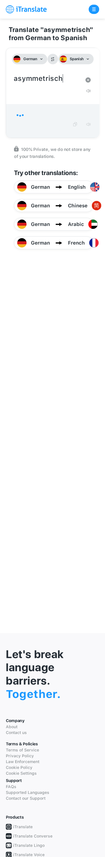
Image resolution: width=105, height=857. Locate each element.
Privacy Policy (20, 755)
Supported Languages (27, 792)
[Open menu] (94, 9)
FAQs (11, 786)
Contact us (16, 732)
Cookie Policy (19, 767)
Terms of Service (22, 750)
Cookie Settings (21, 773)
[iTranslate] (26, 9)
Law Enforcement (22, 761)
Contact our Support (26, 798)
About (12, 726)
